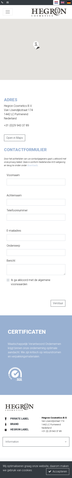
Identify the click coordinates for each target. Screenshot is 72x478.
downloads (32, 165)
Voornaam (13, 175)
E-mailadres (14, 230)
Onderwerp (13, 245)
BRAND (14, 424)
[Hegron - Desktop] (48, 11)
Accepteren (60, 471)
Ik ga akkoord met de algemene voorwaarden (30, 282)
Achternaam (14, 195)
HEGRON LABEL (19, 429)
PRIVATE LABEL (19, 418)
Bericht (11, 260)
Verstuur (58, 303)
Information (12, 441)
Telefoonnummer (17, 210)
